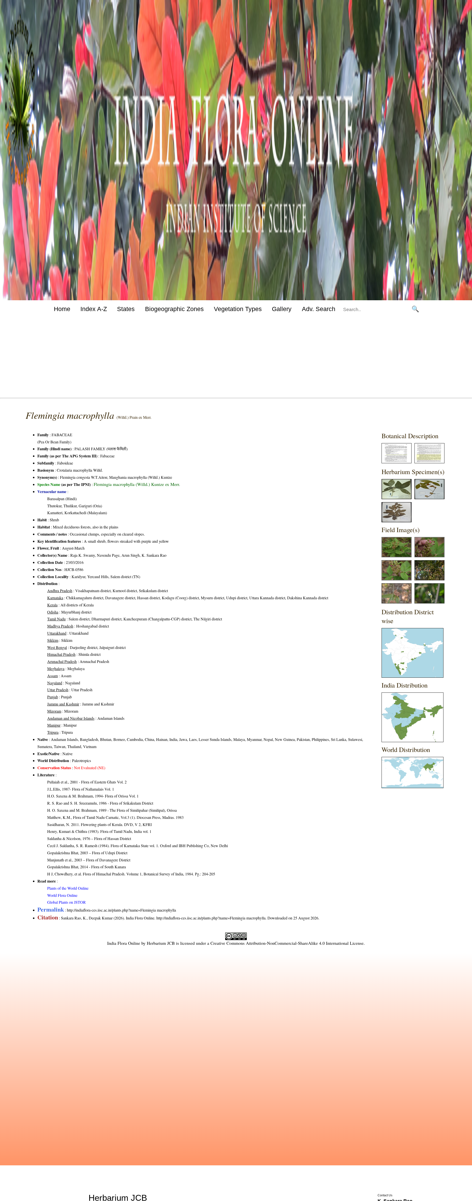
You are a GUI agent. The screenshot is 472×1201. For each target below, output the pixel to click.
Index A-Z (93, 308)
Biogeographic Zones (174, 308)
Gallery (282, 308)
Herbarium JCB (161, 943)
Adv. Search (318, 308)
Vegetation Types (238, 308)
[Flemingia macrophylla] (397, 461)
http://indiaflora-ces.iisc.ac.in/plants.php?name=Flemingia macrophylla (121, 910)
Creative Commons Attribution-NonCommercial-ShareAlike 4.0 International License (287, 943)
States (126, 308)
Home (62, 308)
